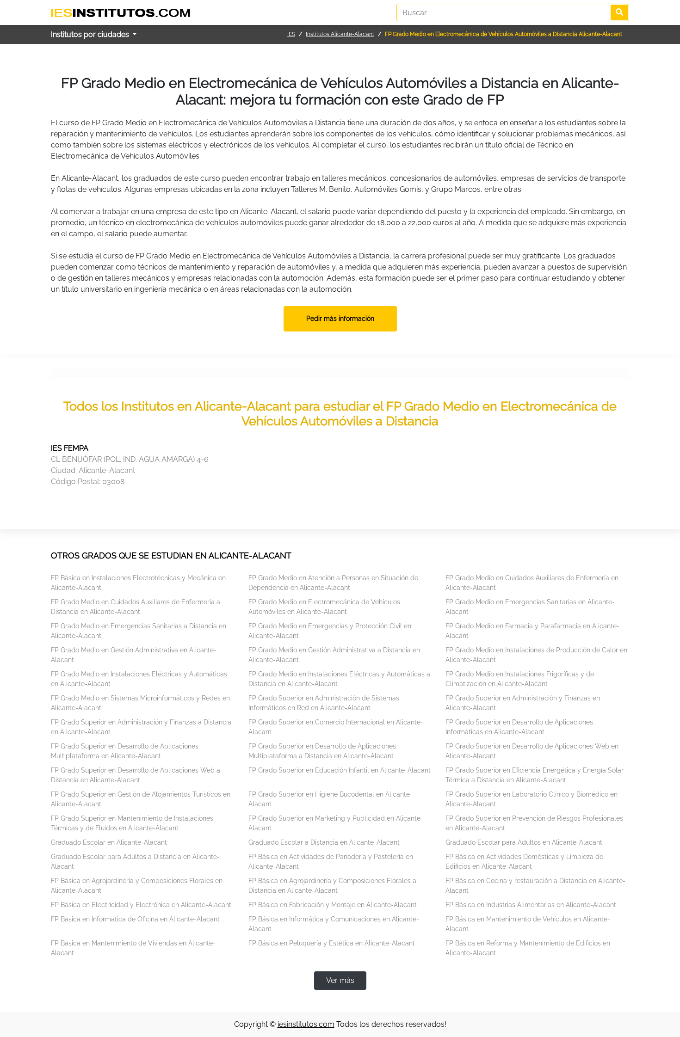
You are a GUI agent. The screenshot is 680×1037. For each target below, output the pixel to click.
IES (291, 34)
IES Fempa (69, 448)
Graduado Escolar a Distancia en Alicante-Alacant (324, 842)
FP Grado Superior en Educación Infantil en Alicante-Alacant (339, 770)
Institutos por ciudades (91, 34)
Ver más (340, 980)
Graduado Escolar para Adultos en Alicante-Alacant (523, 842)
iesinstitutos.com (306, 1024)
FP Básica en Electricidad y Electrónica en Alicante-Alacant (141, 904)
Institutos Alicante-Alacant (340, 34)
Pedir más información (340, 318)
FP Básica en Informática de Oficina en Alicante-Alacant (135, 919)
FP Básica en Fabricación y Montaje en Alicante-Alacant (332, 904)
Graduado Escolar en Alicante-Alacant (109, 842)
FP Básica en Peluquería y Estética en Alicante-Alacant (331, 943)
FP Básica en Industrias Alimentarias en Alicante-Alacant (530, 904)
